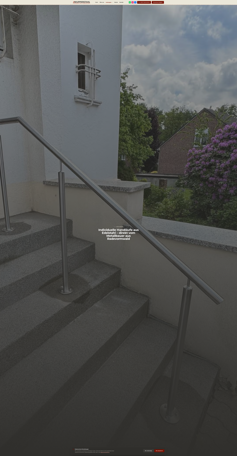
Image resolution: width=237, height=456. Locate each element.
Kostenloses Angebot (157, 2)
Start (96, 2)
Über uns (102, 2)
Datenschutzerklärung (104, 452)
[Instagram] (132, 2)
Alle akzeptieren (159, 450)
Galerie (116, 2)
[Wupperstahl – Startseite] (81, 2)
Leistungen (108, 2)
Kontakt (121, 2)
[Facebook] (135, 2)
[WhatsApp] (130, 2)
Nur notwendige (148, 450)
